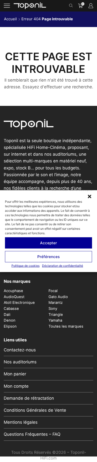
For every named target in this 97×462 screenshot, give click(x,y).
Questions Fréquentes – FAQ (32, 434)
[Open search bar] (71, 6)
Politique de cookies (25, 266)
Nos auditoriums (20, 361)
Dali (7, 314)
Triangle (55, 314)
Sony (52, 308)
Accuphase (13, 291)
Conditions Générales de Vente (35, 410)
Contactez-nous (20, 349)
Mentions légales (21, 422)
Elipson (10, 326)
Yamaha (55, 320)
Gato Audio (58, 297)
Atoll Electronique (19, 302)
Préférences (48, 256)
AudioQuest (14, 297)
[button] (89, 196)
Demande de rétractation (29, 398)
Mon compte (16, 386)
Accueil (10, 19)
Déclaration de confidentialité (62, 266)
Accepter (48, 242)
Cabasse (11, 308)
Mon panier (15, 373)
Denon (9, 320)
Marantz (55, 302)
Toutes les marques (65, 326)
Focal (53, 291)
